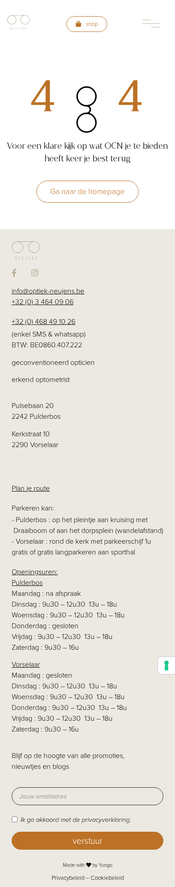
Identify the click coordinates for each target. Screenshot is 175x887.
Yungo (105, 865)
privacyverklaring (106, 820)
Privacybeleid (68, 878)
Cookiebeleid (107, 878)
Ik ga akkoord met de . (76, 820)
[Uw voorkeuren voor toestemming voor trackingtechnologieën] (166, 665)
